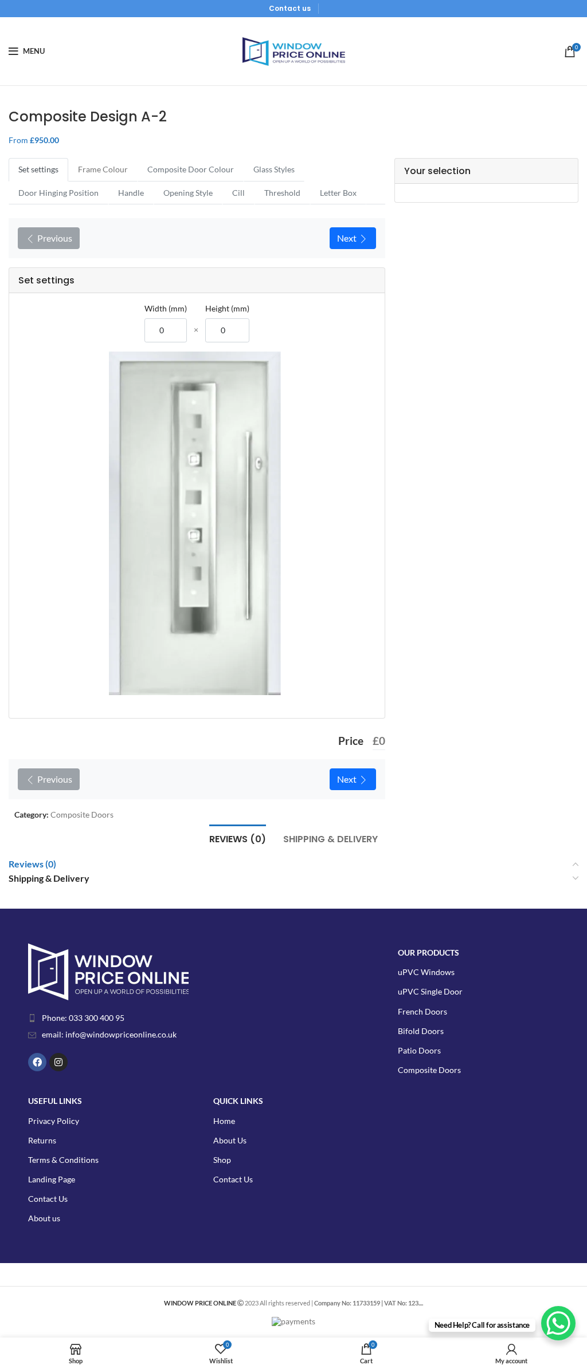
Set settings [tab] (38, 169)
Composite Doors (82, 814)
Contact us (290, 8)
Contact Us (48, 1199)
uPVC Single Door (430, 991)
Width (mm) (165, 308)
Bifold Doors (421, 1031)
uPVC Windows (426, 972)
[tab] (237, 837)
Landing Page (51, 1179)
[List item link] (140, 1018)
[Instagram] (58, 1062)
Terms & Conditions (63, 1160)
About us (44, 1218)
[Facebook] (37, 1062)
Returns (42, 1140)
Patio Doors (419, 1050)
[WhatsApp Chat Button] (558, 1323)
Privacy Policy (53, 1121)
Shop (222, 1160)
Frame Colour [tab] (103, 169)
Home (224, 1121)
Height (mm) (227, 308)
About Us (229, 1140)
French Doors (422, 1011)
